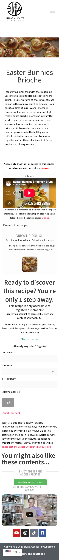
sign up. (46, 217)
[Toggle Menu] (52, 11)
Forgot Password (11, 412)
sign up (45, 168)
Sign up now (29, 339)
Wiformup (49, 546)
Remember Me (12, 391)
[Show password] (52, 371)
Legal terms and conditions (29, 553)
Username (7, 352)
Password (7, 365)
